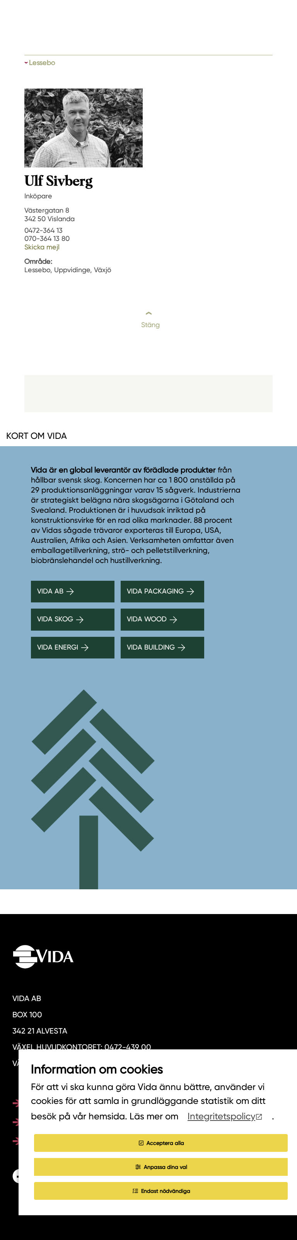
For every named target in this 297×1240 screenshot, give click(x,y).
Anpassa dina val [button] (165, 1167)
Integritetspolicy (221, 1116)
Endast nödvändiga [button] (165, 1191)
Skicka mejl (42, 247)
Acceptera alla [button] (165, 1143)
